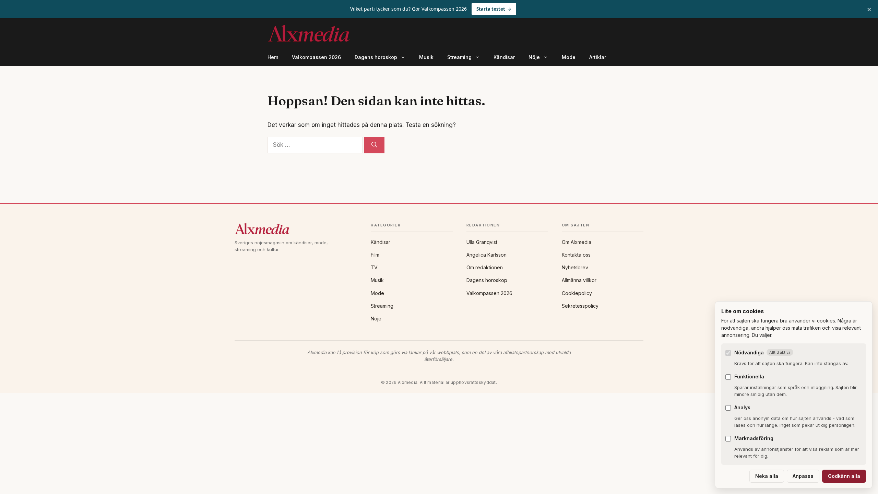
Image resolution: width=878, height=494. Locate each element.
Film (375, 255)
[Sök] (374, 145)
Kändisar (504, 57)
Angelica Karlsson (486, 255)
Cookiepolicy (577, 293)
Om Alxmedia (576, 242)
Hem (273, 57)
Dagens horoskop (376, 57)
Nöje (534, 57)
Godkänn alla (844, 476)
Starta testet (490, 9)
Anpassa (803, 476)
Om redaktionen (484, 267)
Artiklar (597, 57)
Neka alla (766, 476)
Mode (569, 57)
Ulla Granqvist (481, 242)
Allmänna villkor (579, 280)
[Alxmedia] (296, 228)
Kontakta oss (576, 255)
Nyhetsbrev (575, 267)
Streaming (459, 57)
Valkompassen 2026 (316, 57)
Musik (426, 57)
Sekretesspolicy (580, 306)
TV (374, 267)
